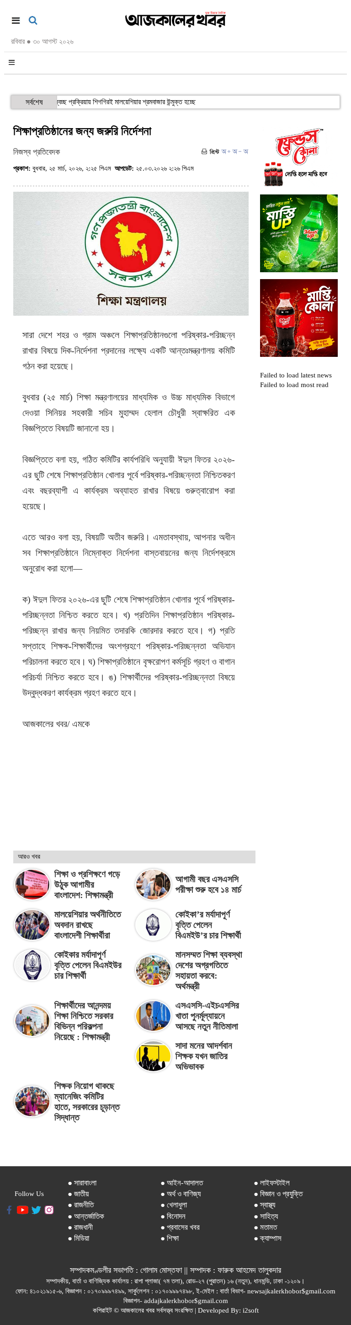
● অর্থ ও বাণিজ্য (180, 1194)
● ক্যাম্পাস (268, 1238)
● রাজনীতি (81, 1205)
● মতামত (265, 1227)
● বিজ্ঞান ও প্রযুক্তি (278, 1194)
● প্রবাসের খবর (180, 1227)
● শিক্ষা (169, 1238)
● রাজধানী (80, 1227)
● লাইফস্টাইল (272, 1183)
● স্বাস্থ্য (264, 1205)
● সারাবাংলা (82, 1183)
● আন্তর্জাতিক (86, 1216)
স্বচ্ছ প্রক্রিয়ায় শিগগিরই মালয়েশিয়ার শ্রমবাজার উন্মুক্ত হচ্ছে (132, 102)
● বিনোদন (173, 1216)
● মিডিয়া (78, 1238)
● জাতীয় (78, 1194)
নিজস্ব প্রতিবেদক (36, 151)
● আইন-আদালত (181, 1183)
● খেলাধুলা (173, 1205)
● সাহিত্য (266, 1216)
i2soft (251, 1310)
